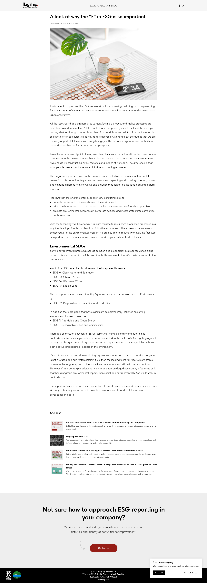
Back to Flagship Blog (103, 5)
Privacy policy (103, 579)
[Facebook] (179, 5)
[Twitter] (183, 5)
